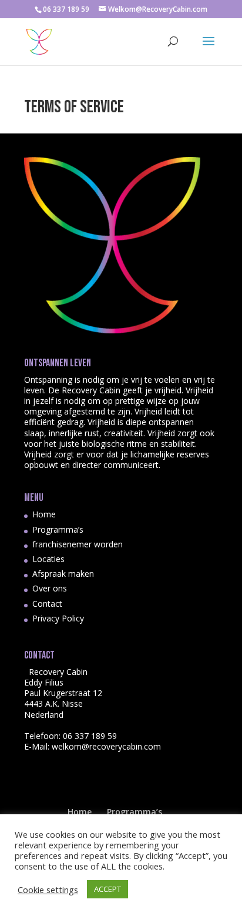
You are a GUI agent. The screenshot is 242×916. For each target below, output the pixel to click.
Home (44, 514)
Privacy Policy (58, 618)
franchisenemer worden (77, 544)
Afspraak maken (63, 573)
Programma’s (57, 529)
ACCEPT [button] (107, 889)
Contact (47, 603)
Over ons (49, 588)
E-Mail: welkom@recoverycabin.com (92, 746)
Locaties (48, 558)
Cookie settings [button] (48, 889)
